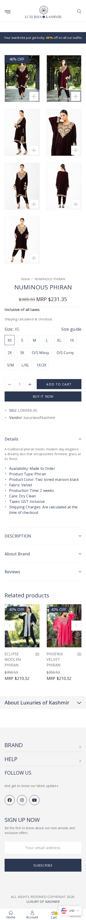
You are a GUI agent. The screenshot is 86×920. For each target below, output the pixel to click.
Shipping (11, 319)
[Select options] (37, 654)
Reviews (12, 571)
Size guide (71, 329)
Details (11, 439)
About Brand (17, 554)
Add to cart (59, 384)
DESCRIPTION (18, 536)
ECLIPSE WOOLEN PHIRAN (13, 659)
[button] (77, 11)
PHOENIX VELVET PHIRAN (55, 659)
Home (25, 279)
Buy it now (43, 396)
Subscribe (42, 865)
